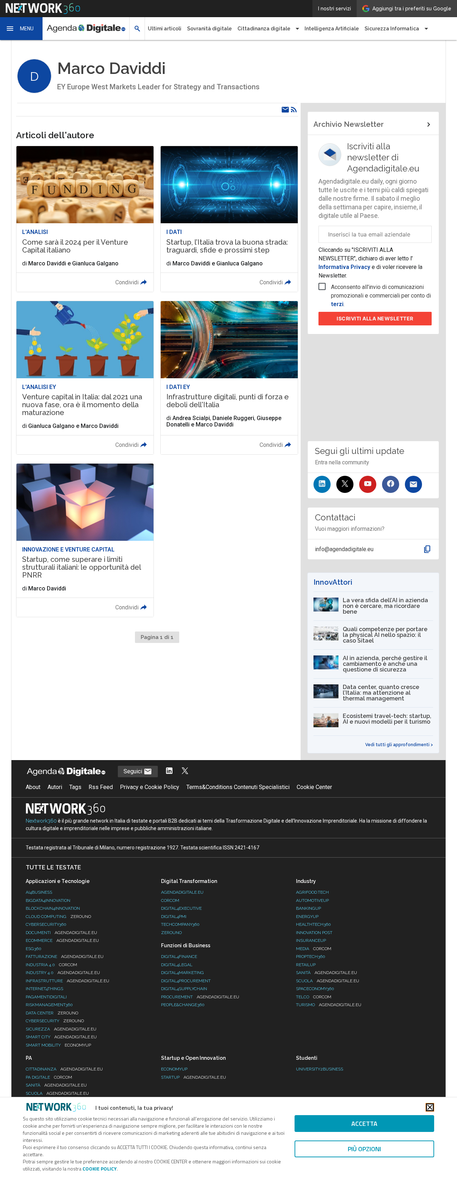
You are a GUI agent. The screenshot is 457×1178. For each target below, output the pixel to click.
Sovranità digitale (209, 28)
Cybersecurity (55, 1020)
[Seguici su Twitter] (344, 484)
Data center (52, 1012)
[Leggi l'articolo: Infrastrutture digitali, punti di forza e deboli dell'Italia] (229, 377)
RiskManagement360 (49, 1004)
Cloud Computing (58, 916)
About (33, 787)
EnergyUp (307, 916)
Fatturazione (65, 956)
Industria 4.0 (51, 964)
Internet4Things (44, 988)
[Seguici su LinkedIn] (322, 484)
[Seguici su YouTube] (367, 484)
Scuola (327, 980)
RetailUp (306, 964)
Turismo (328, 1004)
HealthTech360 (313, 924)
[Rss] (294, 109)
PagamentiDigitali (46, 996)
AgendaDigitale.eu (182, 892)
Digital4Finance (179, 956)
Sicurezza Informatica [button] (392, 28)
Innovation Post (314, 932)
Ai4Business (39, 892)
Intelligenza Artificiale (332, 28)
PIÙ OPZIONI (364, 1149)
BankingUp (308, 908)
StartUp (193, 1077)
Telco (313, 996)
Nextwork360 (41, 821)
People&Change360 (183, 1004)
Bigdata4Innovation (48, 900)
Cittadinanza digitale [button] (263, 28)
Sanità (326, 972)
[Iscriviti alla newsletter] (413, 484)
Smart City (61, 1036)
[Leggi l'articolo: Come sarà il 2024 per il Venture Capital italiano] (85, 218)
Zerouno (171, 932)
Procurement (200, 996)
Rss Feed (101, 787)
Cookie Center (314, 787)
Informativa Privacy (345, 267)
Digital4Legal (176, 964)
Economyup (174, 1069)
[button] (21, 28)
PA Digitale (49, 1077)
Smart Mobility (58, 1045)
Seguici (134, 771)
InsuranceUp (311, 940)
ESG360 (33, 948)
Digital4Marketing (182, 972)
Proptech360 (310, 956)
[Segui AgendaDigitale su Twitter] (185, 771)
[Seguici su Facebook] (390, 484)
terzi (337, 304)
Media (313, 948)
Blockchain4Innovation (53, 908)
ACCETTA (364, 1123)
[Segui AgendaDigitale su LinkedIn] (169, 771)
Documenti (61, 932)
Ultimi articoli (164, 28)
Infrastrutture (67, 980)
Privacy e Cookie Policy (149, 787)
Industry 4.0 (63, 972)
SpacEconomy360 (315, 988)
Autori (54, 787)
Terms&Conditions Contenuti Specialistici (238, 787)
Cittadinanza (64, 1069)
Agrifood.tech (312, 892)
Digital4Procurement (186, 980)
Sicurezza (61, 1029)
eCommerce (62, 940)
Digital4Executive (181, 908)
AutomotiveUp (312, 900)
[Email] (285, 109)
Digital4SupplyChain (184, 988)
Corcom (170, 900)
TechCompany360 (180, 924)
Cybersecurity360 (46, 924)
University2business (319, 1069)
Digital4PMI (173, 916)
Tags (75, 787)
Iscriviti (375, 318)
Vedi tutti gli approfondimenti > (399, 744)
